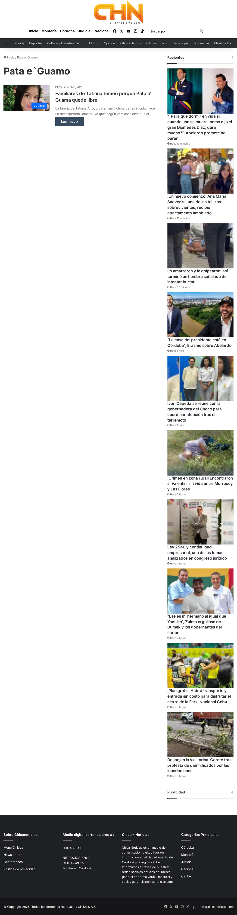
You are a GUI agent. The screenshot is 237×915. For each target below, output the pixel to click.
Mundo (94, 43)
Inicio (33, 31)
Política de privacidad (19, 869)
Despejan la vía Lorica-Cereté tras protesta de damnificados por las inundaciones (199, 765)
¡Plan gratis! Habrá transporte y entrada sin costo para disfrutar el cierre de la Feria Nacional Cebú (199, 696)
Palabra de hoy (130, 43)
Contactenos (13, 862)
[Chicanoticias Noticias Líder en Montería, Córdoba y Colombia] (118, 12)
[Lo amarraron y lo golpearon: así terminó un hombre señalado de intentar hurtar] (200, 245)
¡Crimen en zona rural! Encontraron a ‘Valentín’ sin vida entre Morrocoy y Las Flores (200, 484)
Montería (49, 31)
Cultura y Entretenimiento (65, 43)
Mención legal (13, 847)
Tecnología (180, 43)
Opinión (109, 43)
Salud (164, 43)
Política (151, 43)
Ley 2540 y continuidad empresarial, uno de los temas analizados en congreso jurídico (197, 553)
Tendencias (201, 43)
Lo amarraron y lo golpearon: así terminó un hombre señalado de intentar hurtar (197, 276)
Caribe (20, 43)
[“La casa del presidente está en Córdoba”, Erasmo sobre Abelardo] (200, 314)
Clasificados (222, 43)
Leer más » (69, 121)
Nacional (102, 31)
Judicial (84, 31)
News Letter (12, 855)
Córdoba (67, 31)
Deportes (36, 43)
